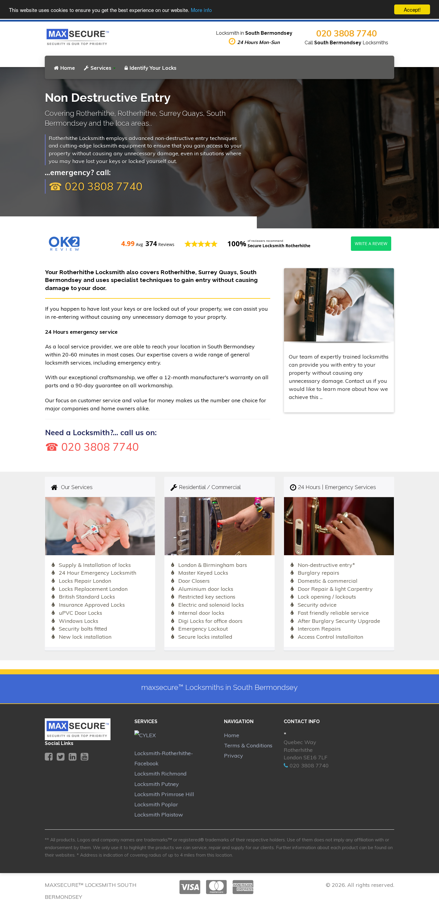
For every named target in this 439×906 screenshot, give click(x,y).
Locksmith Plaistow (158, 814)
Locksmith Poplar (156, 804)
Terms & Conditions (248, 745)
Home (67, 68)
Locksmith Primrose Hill (164, 794)
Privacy (233, 755)
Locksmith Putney (156, 784)
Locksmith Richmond (160, 773)
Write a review (371, 243)
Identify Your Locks (153, 68)
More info (201, 9)
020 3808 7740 (346, 33)
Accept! (412, 9)
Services (100, 68)
